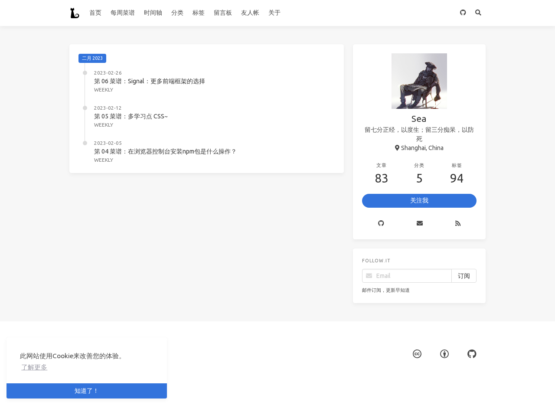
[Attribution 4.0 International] (444, 354)
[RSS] (458, 224)
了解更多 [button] (34, 367)
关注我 (419, 200)
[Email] (420, 224)
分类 (177, 12)
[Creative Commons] (417, 354)
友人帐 (250, 12)
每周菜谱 (123, 12)
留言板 (223, 12)
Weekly (103, 89)
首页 (95, 12)
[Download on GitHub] (462, 13)
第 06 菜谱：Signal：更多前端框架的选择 (149, 81)
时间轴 (153, 12)
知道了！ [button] (87, 390)
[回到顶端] (367, 387)
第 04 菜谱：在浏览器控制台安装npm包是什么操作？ (165, 151)
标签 (199, 12)
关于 (274, 12)
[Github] (381, 224)
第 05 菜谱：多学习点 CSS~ (131, 116)
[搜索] (478, 13)
